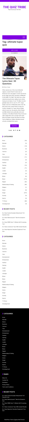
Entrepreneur (5, 159)
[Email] (20, 130)
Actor (3, 140)
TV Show (4, 201)
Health (4, 168)
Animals (4, 143)
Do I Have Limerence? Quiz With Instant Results (14, 226)
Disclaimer (5, 382)
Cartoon (4, 151)
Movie (3, 176)
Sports (4, 198)
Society (4, 195)
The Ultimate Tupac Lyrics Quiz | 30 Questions (11, 81)
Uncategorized (6, 203)
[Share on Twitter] (16, 130)
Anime (4, 146)
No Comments (14, 53)
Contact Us (5, 380)
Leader (4, 170)
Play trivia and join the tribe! (14, 9)
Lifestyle (4, 173)
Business (4, 148)
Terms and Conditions (8, 387)
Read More (14, 126)
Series (3, 190)
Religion (4, 187)
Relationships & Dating (8, 184)
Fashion (4, 162)
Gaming (4, 165)
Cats (3, 154)
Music (5, 87)
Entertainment (5, 157)
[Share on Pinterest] (18, 130)
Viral (15, 419)
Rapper (4, 181)
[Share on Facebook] (14, 130)
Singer (8, 87)
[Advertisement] (14, 25)
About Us (4, 378)
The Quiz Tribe (14, 7)
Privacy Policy (5, 384)
